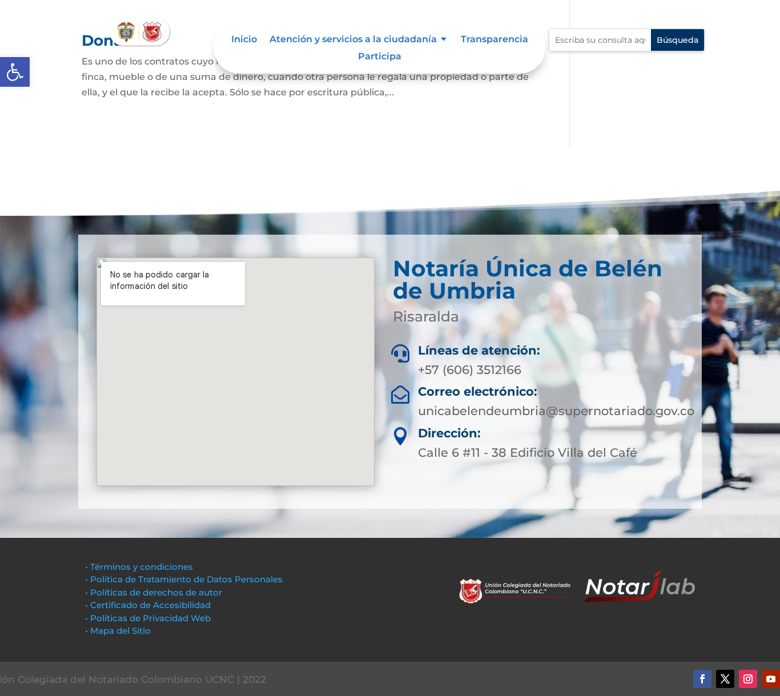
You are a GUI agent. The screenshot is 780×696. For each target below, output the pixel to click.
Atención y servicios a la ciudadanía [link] (353, 40)
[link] (15, 72)
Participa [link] (379, 57)
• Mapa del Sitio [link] (119, 630)
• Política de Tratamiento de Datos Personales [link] (184, 579)
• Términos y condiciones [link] (139, 566)
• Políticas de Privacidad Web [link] (148, 618)
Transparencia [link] (494, 40)
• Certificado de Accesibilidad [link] (148, 605)
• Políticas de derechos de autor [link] (153, 592)
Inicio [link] (244, 40)
